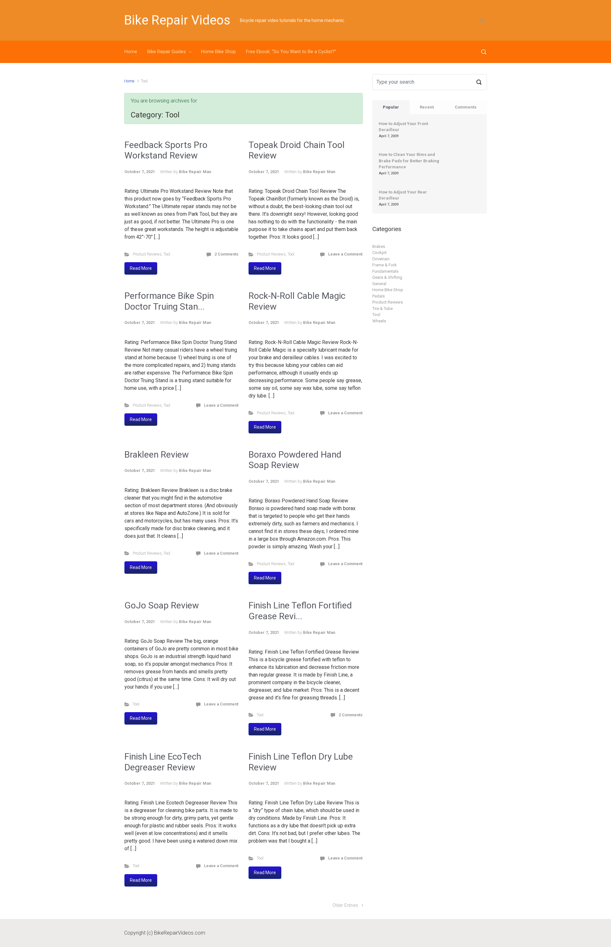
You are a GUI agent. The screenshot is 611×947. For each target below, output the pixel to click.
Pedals (378, 296)
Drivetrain (381, 258)
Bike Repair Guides (166, 51)
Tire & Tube (382, 308)
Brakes (378, 246)
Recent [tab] (427, 107)
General (379, 283)
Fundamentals (385, 271)
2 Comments (226, 254)
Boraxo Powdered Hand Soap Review (295, 460)
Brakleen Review (156, 454)
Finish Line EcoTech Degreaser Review (162, 762)
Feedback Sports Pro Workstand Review (165, 150)
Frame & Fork (384, 265)
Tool (167, 254)
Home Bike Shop (218, 51)
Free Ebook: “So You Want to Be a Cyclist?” (291, 51)
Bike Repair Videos (177, 20)
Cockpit (379, 252)
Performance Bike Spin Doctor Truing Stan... (169, 301)
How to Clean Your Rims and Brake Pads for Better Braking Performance (409, 160)
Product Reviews (147, 254)
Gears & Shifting (387, 277)
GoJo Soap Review (161, 605)
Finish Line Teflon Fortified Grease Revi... (300, 610)
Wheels (379, 321)
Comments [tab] (465, 107)
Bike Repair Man (195, 171)
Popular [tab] (391, 107)
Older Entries (345, 905)
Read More (141, 268)
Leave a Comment (345, 254)
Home (130, 51)
